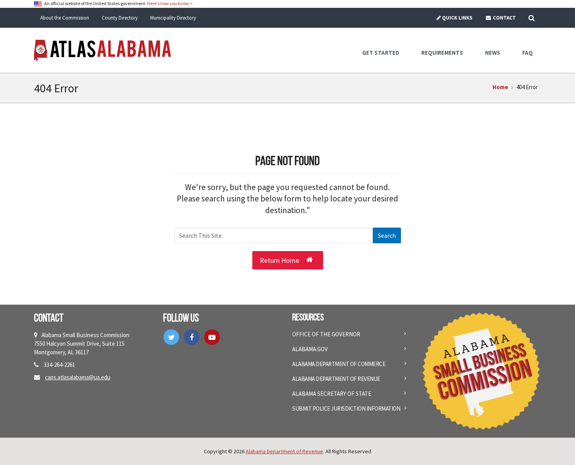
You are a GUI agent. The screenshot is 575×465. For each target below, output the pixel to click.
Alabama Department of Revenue (336, 378)
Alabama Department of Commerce (338, 364)
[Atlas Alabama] (102, 49)
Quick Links (457, 17)
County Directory (120, 17)
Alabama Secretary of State (331, 393)
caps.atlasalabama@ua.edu (77, 377)
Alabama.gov (310, 349)
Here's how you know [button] (168, 3)
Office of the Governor (326, 334)
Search (387, 235)
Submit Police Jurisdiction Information (346, 408)
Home (500, 87)
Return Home (279, 260)
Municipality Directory (173, 17)
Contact (504, 17)
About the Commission (64, 17)
